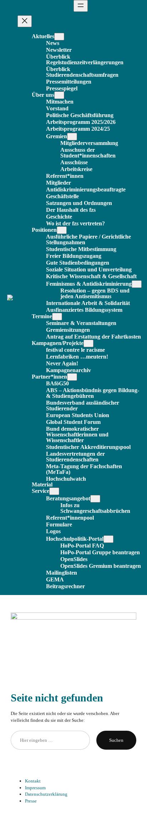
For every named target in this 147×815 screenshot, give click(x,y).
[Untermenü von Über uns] (59, 95)
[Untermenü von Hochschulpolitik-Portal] (108, 539)
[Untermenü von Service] (54, 491)
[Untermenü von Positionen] (62, 230)
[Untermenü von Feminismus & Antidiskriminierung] (137, 284)
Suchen (116, 740)
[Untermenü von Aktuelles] (59, 36)
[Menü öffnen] (81, 6)
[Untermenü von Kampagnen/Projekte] (88, 343)
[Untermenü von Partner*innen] (72, 377)
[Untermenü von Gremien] (72, 136)
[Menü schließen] (24, 21)
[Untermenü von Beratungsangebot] (95, 498)
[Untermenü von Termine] (57, 316)
